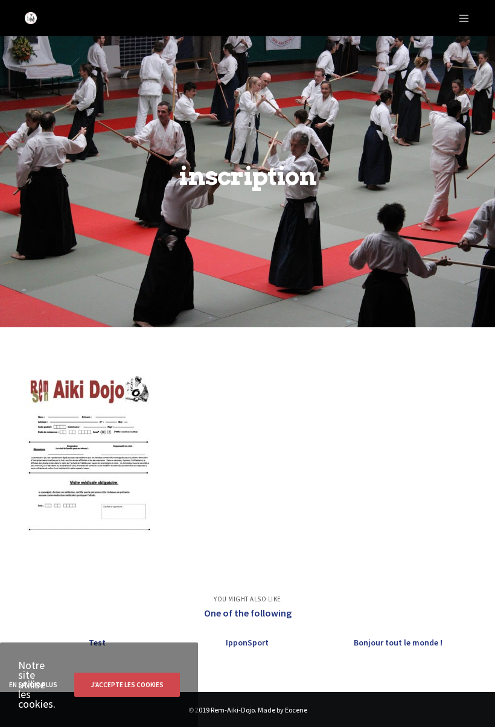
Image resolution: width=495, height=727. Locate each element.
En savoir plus (33, 685)
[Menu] (459, 18)
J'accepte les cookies (127, 685)
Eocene (296, 709)
